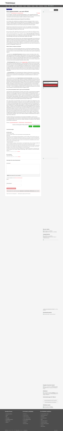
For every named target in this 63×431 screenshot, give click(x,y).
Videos (37, 6)
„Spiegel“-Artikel (24, 62)
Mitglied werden (8, 420)
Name (8, 179)
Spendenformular (36, 126)
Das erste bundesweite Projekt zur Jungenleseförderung (49, 237)
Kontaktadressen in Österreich (50, 402)
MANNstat (28, 6)
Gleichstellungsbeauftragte (14, 122)
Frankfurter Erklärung (44, 422)
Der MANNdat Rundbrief (9, 419)
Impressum (25, 422)
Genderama (42, 416)
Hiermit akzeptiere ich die (14, 177)
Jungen (16, 6)
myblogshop (25, 430)
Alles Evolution (43, 426)
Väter (12, 6)
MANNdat (6, 430)
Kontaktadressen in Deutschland (50, 400)
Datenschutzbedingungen (18, 177)
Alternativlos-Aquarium (44, 420)
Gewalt (24, 6)
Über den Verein (25, 423)
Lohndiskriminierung (21, 122)
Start (6, 6)
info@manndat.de (28, 419)
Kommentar (9, 163)
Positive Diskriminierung (28, 122)
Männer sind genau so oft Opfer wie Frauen (50, 387)
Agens (42, 419)
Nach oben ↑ (56, 430)
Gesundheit (20, 6)
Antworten (18, 151)
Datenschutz (17, 430)
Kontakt (45, 6)
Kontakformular (25, 420)
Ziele (9, 6)
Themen (33, 6)
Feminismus (41, 6)
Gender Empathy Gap (44, 415)
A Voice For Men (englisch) (45, 423)
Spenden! (7, 422)
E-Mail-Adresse (9, 183)
